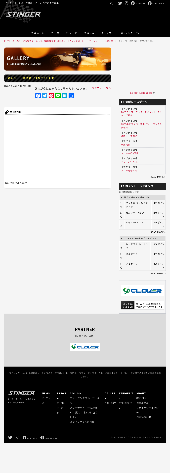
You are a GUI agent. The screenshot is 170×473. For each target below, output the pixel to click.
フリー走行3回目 (130, 153)
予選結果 (125, 145)
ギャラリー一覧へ (101, 88)
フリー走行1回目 (130, 170)
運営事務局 (142, 403)
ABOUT (141, 393)
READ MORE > (158, 177)
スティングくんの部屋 (82, 422)
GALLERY (110, 403)
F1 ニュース (37, 33)
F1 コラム (89, 33)
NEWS (46, 393)
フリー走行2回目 (130, 162)
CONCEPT (142, 398)
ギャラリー (107, 33)
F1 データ (71, 33)
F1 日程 (55, 33)
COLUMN (76, 393)
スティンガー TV (130, 33)
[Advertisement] (103, 17)
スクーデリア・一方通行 (83, 407)
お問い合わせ (143, 417)
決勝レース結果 (129, 136)
